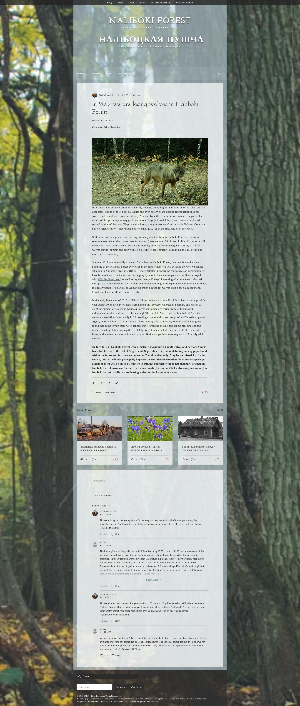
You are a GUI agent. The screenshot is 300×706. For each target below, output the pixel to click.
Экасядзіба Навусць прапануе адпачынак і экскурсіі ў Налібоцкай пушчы (98, 448)
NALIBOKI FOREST (150, 21)
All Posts (81, 73)
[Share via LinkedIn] (109, 382)
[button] (219, 73)
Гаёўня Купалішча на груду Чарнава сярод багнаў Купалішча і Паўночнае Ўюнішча (198, 448)
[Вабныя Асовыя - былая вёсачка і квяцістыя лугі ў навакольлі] (150, 428)
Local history (124, 73)
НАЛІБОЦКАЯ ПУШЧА (150, 40)
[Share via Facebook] (93, 382)
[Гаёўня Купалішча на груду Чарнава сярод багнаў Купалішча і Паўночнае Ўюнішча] (200, 428)
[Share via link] (116, 382)
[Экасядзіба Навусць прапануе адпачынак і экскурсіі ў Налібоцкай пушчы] (99, 428)
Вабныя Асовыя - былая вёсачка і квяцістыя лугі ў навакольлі (146, 448)
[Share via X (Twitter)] (101, 382)
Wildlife (96, 73)
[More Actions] (206, 513)
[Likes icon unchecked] (102, 534)
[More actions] (206, 95)
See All (220, 410)
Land (108, 73)
